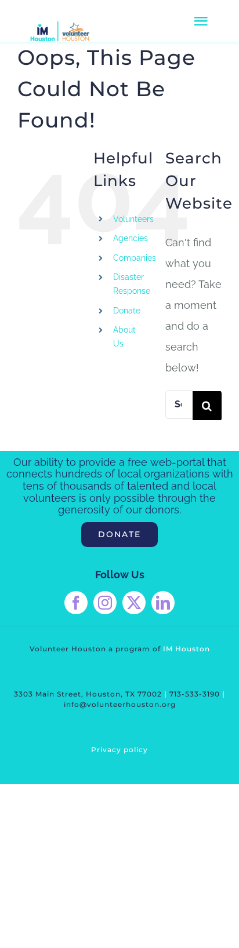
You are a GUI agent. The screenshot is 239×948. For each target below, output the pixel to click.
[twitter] (134, 602)
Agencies (130, 238)
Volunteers (133, 219)
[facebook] (76, 602)
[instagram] (105, 602)
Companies (134, 257)
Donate (126, 310)
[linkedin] (163, 602)
